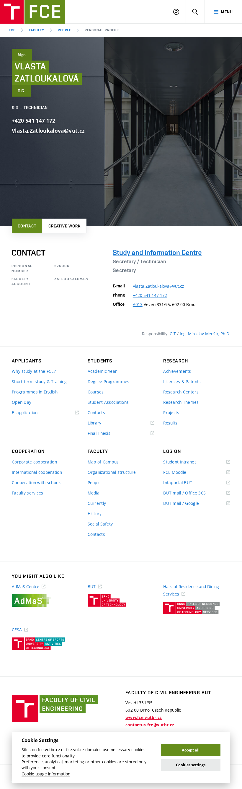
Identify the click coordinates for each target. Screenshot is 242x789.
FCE (12, 30)
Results (170, 423)
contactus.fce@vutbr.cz (149, 725)
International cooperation (37, 472)
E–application (33, 412)
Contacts (96, 412)
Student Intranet (188, 462)
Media (93, 493)
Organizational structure (112, 472)
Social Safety (100, 524)
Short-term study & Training (39, 381)
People (64, 30)
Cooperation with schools (37, 482)
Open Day (21, 402)
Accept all (191, 750)
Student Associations (108, 402)
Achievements (177, 371)
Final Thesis (108, 433)
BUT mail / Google (189, 503)
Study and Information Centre (157, 252)
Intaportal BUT (186, 482)
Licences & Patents (182, 381)
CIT (173, 333)
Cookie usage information (46, 774)
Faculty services (27, 493)
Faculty (36, 30)
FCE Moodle (183, 472)
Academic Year (102, 371)
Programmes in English (35, 392)
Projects (171, 412)
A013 (138, 304)
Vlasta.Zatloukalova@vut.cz (48, 130)
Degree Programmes (109, 381)
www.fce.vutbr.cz (143, 717)
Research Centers (180, 392)
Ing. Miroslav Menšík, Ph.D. (205, 333)
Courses (96, 392)
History (95, 513)
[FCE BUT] (32, 12)
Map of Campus (103, 462)
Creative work (64, 226)
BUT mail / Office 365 (193, 493)
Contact (27, 226)
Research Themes (181, 402)
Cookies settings (190, 764)
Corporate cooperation (34, 462)
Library (103, 423)
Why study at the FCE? (34, 371)
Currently (97, 503)
